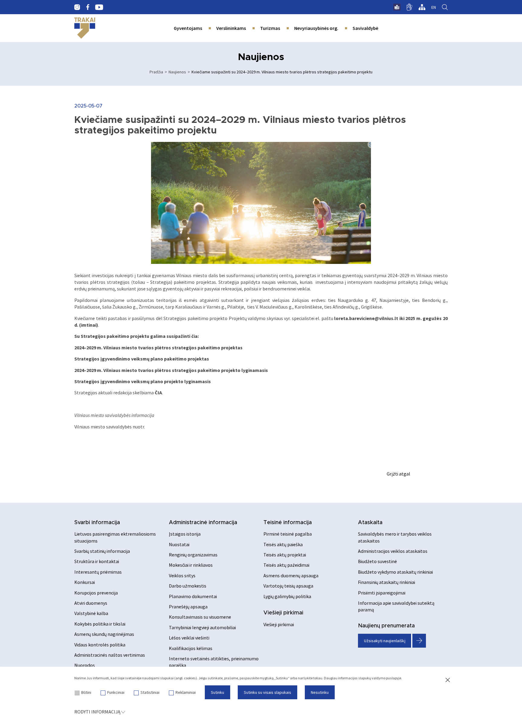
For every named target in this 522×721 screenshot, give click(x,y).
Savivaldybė (365, 28)
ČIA (158, 392)
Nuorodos (84, 665)
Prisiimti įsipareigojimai (381, 593)
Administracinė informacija (203, 522)
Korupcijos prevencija (96, 593)
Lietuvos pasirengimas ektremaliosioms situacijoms (115, 537)
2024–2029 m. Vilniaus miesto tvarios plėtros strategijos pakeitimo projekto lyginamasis (171, 370)
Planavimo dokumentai (193, 596)
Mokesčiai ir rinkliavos (191, 565)
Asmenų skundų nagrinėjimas (104, 634)
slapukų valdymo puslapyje (379, 678)
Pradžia (156, 72)
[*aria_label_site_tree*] (421, 7)
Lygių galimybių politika (287, 596)
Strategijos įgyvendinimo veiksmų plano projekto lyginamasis (142, 381)
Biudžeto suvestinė (377, 561)
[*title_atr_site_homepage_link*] (84, 28)
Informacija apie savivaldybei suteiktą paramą (396, 606)
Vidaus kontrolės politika (99, 645)
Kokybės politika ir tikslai (99, 624)
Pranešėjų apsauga (188, 607)
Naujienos (177, 72)
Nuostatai (179, 544)
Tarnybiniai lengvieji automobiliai (202, 627)
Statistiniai (150, 692)
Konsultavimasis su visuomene (200, 617)
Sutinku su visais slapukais (267, 692)
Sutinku (217, 692)
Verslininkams (231, 28)
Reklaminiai (186, 692)
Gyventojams (188, 28)
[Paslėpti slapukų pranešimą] (447, 680)
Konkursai (84, 582)
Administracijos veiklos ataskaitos (392, 551)
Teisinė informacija (287, 522)
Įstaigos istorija (185, 534)
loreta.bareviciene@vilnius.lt (366, 318)
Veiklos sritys (182, 575)
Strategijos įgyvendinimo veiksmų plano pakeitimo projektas (141, 359)
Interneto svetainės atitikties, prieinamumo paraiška (214, 661)
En (433, 7)
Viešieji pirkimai (283, 613)
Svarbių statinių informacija (102, 551)
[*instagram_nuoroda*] (77, 7)
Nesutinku (320, 692)
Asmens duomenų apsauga (290, 575)
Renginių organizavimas (193, 555)
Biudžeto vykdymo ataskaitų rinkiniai (395, 572)
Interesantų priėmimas (98, 572)
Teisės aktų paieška (283, 544)
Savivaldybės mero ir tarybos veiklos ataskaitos (395, 537)
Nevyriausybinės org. (316, 28)
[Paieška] (445, 7)
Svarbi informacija (97, 522)
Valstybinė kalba (91, 613)
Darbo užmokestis (187, 586)
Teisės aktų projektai (284, 555)
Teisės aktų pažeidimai (286, 565)
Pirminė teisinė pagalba (287, 534)
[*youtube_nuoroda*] (99, 7)
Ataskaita (370, 522)
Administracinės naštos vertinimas (109, 655)
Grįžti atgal (398, 474)
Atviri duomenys (90, 603)
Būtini (86, 692)
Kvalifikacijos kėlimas (190, 648)
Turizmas (270, 28)
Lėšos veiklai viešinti (189, 638)
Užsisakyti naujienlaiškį (384, 640)
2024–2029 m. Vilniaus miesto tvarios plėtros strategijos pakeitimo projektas (158, 347)
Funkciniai (115, 692)
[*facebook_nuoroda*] (87, 7)
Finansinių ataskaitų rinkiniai (386, 582)
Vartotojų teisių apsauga (288, 586)
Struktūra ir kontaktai (96, 561)
